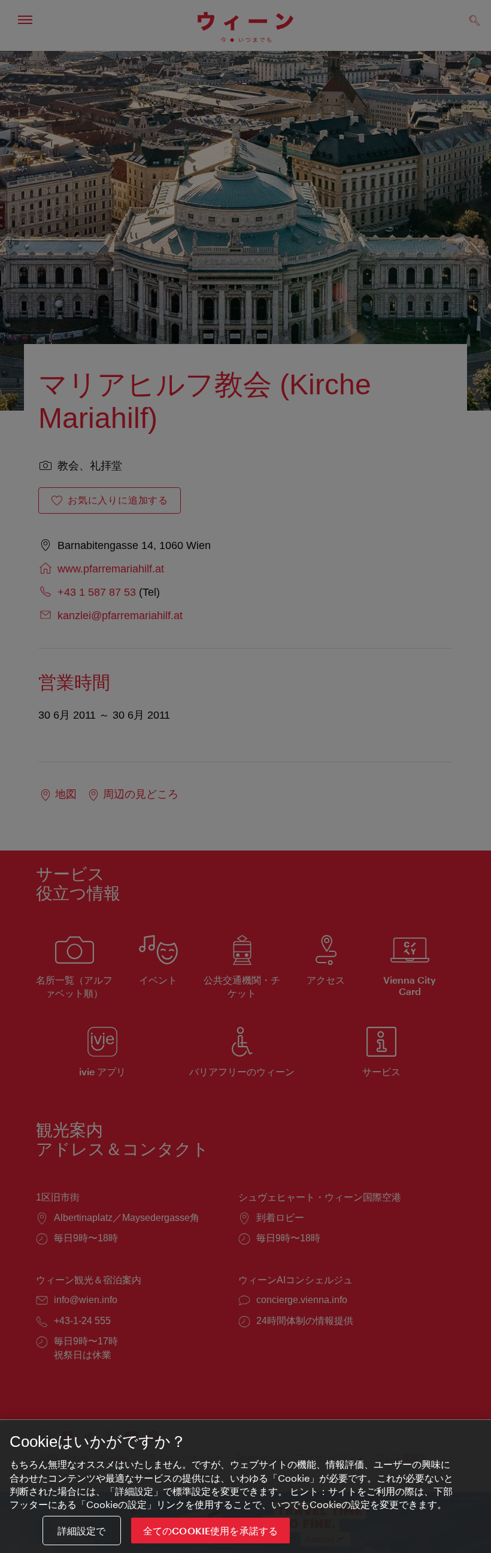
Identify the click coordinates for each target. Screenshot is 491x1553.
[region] (245, 1486)
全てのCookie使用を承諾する (210, 1530)
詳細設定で (81, 1530)
